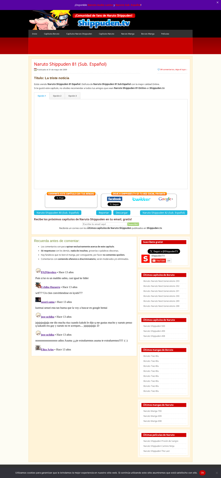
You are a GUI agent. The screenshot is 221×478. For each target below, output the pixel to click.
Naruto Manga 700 (152, 411)
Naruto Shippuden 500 (154, 326)
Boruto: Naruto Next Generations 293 (161, 281)
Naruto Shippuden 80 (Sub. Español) (58, 212)
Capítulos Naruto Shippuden (79, 33)
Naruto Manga (127, 33)
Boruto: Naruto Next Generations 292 (161, 286)
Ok (202, 472)
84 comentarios (167, 69)
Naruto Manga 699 (152, 416)
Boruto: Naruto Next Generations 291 (161, 291)
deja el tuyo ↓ (181, 69)
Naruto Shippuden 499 (154, 331)
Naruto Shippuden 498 (154, 336)
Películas (165, 33)
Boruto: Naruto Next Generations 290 (161, 296)
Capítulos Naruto (106, 33)
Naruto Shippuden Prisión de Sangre (160, 441)
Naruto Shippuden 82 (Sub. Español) (164, 212)
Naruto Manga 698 (152, 421)
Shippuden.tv (82, 20)
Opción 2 (57, 95)
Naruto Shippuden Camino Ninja (158, 446)
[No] (216, 473)
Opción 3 (72, 95)
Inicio (34, 33)
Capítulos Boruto (51, 33)
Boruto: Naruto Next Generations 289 (161, 301)
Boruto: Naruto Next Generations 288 (161, 306)
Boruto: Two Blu (151, 356)
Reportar (104, 212)
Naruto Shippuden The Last (156, 451)
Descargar (122, 212)
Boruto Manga (147, 33)
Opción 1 (42, 95)
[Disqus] (84, 309)
